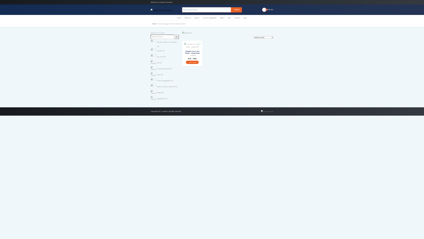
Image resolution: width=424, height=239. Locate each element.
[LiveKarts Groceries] (161, 10)
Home (179, 18)
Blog (221, 18)
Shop (196, 18)
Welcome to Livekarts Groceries (161, 2)
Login (245, 18)
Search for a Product (158, 33)
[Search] (177, 37)
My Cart (269, 9)
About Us (188, 18)
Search (236, 10)
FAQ (229, 18)
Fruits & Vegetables (210, 18)
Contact (237, 18)
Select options (192, 62)
